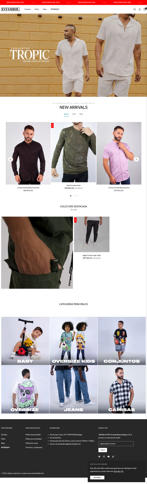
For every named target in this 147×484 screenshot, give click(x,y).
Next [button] (137, 55)
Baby (3, 443)
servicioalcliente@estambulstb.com (68, 444)
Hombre (4, 435)
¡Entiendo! (97, 477)
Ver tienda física (55, 438)
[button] (134, 9)
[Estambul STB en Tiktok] (113, 456)
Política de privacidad (33, 435)
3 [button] (75, 195)
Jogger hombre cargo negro (92, 255)
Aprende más (118, 471)
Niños (3, 439)
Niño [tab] (74, 114)
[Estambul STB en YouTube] (108, 456)
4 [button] (77, 195)
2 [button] (77, 91)
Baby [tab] (81, 114)
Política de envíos (31, 443)
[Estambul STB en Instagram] (104, 456)
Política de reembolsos (33, 439)
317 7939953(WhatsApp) (73, 435)
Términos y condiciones (33, 447)
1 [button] (69, 91)
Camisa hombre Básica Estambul (28, 188)
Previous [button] (10, 55)
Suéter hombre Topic (74, 185)
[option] (28, 159)
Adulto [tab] (66, 114)
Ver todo (74, 209)
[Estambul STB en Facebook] (99, 456)
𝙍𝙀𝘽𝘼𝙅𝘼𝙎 (5, 447)
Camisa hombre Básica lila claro (119, 188)
